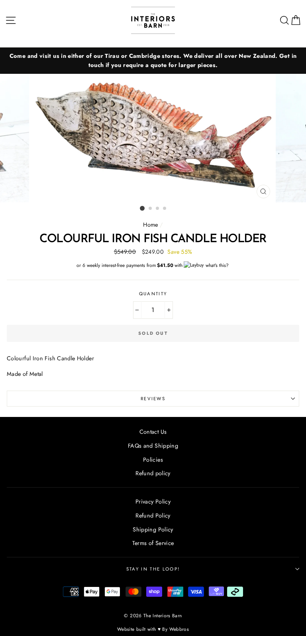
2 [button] (151, 209)
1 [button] (142, 208)
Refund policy (153, 473)
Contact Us (153, 432)
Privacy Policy (153, 502)
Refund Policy (153, 515)
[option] (153, 60)
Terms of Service (153, 543)
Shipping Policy (153, 529)
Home (150, 225)
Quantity (153, 293)
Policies (153, 460)
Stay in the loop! (153, 569)
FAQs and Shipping (153, 446)
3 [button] (158, 209)
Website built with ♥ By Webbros (153, 629)
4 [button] (165, 209)
